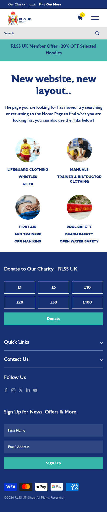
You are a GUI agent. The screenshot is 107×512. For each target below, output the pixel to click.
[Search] (97, 33)
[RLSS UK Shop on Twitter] (21, 390)
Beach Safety (79, 234)
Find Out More (50, 4)
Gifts (28, 183)
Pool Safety (79, 226)
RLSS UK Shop (25, 497)
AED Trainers (27, 234)
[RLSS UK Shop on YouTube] (35, 390)
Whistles (28, 176)
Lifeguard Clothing (27, 169)
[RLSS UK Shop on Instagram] (13, 390)
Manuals (79, 169)
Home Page (52, 114)
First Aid (28, 226)
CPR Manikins (27, 241)
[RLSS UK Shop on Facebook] (6, 390)
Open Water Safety (79, 241)
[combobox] (53, 33)
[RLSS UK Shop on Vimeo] (41, 390)
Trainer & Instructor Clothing (79, 179)
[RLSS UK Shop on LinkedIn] (28, 390)
